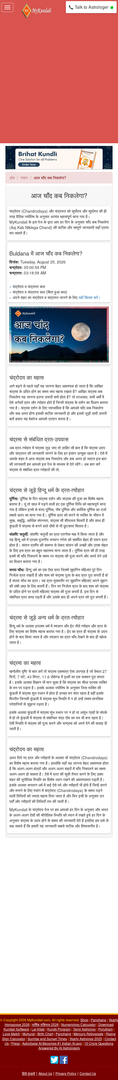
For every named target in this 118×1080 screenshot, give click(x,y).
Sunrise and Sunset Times (47, 1038)
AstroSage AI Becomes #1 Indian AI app (52, 1043)
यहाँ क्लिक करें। (89, 297)
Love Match (11, 1033)
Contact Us (88, 1073)
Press (15, 1043)
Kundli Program (59, 1029)
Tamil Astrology (84, 1029)
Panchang (98, 1019)
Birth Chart (45, 1033)
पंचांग (24, 177)
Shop (84, 1019)
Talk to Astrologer (91, 7)
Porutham (105, 1029)
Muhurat (29, 1033)
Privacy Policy (65, 1073)
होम (12, 177)
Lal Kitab (38, 1029)
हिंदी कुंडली (28, 1073)
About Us (45, 1073)
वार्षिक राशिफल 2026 (45, 1024)
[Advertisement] (59, 81)
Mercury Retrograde (88, 1033)
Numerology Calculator (78, 1024)
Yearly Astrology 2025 (85, 1038)
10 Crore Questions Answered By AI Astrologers (76, 1045)
